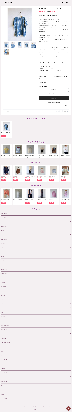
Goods (2, 394)
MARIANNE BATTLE (5, 342)
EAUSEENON (4, 329)
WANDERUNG (4, 273)
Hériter (2, 256)
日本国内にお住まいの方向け (53, 102)
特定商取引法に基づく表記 (38, 406)
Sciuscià (2, 243)
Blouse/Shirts (4, 359)
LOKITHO (3, 316)
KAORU (2, 312)
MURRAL (2, 308)
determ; (2, 265)
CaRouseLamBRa (5, 290)
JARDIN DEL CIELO (5, 321)
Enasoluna (3, 338)
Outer (2, 346)
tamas (2, 235)
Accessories (4, 381)
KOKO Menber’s (4, 398)
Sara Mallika (4, 222)
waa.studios (4, 260)
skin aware (3, 286)
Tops (2, 351)
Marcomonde (4, 269)
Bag (1, 385)
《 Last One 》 (4, 217)
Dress (2, 364)
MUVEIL (2, 230)
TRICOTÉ (3, 282)
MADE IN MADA (4, 239)
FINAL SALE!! (4, 213)
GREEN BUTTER (4, 278)
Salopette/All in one (5, 372)
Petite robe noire (5, 303)
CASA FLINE (3, 334)
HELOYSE (3, 295)
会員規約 (48, 406)
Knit (2, 355)
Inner (2, 377)
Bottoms (3, 368)
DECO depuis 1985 (5, 325)
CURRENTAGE (4, 226)
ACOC (2, 299)
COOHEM (3, 252)
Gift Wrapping (43, 86)
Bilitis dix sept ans (5, 247)
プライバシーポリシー (26, 406)
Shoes (2, 390)
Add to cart (54, 98)
